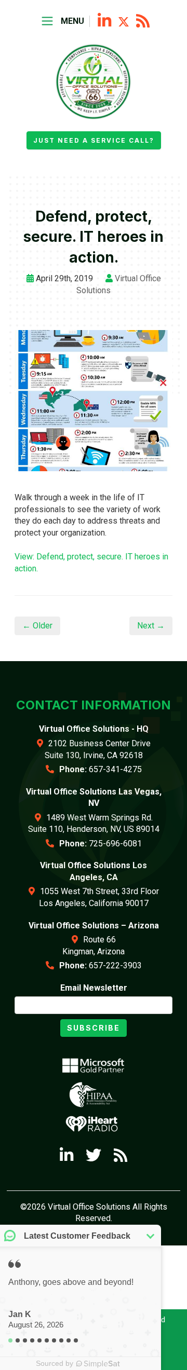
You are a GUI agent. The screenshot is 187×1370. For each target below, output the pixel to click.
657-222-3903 (115, 965)
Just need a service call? (93, 140)
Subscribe (93, 1027)
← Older (37, 626)
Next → (151, 626)
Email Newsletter (93, 988)
